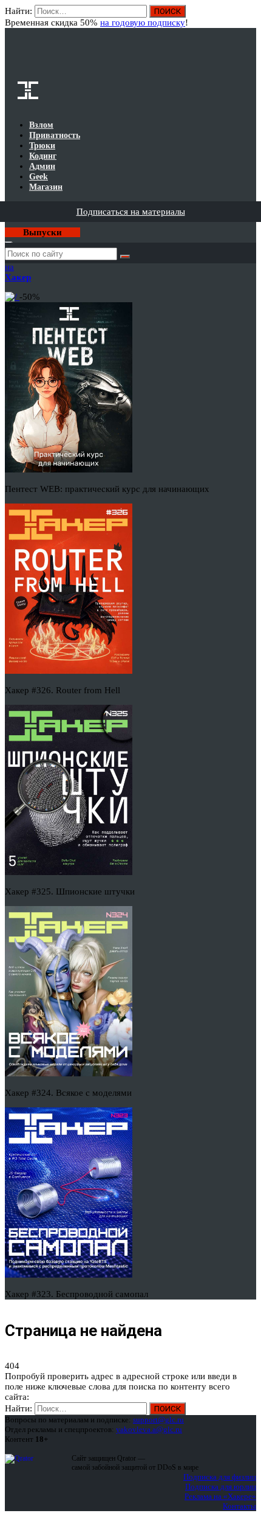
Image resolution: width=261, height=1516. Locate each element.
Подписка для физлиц (219, 1476)
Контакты (239, 1506)
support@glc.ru (158, 1419)
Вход (248, 17)
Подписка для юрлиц (220, 1486)
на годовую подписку (142, 22)
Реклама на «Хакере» (220, 1496)
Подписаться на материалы (130, 211)
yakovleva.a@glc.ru (149, 1429)
